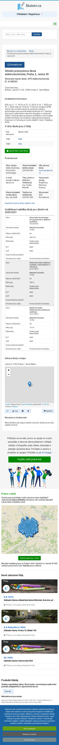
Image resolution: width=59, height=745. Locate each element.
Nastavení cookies (29, 734)
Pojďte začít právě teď (29, 459)
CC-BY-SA (45, 404)
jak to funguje (45, 452)
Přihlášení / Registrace (28, 14)
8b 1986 (8, 657)
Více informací (29, 740)
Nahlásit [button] (49, 411)
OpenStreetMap (27, 404)
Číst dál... (8, 691)
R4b (20, 144)
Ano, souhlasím (29, 728)
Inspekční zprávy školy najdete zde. (20, 203)
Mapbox (15, 406)
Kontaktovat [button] (16, 64)
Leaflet (7, 404)
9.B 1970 (8, 597)
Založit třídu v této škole (18, 151)
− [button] (8, 374)
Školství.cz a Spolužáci (16, 51)
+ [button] (8, 370)
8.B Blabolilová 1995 (15, 627)
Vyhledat (36, 34)
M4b (20, 139)
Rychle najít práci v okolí (29, 558)
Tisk (16, 411)
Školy (31, 51)
